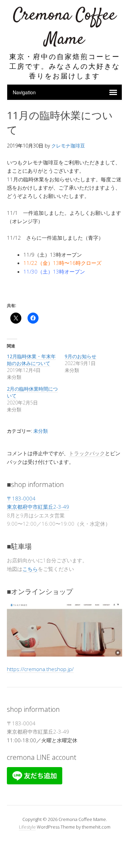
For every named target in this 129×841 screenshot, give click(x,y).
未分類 (40, 431)
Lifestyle (27, 827)
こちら (30, 568)
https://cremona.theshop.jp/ (40, 669)
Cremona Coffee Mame (64, 27)
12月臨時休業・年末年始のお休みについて (31, 359)
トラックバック (87, 453)
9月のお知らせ (80, 356)
